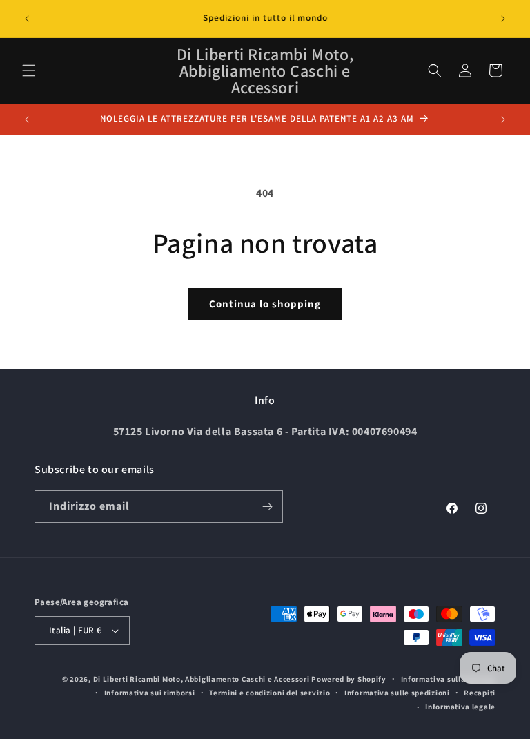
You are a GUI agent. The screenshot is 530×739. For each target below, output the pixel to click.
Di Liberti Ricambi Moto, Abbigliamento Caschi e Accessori (202, 679)
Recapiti (479, 693)
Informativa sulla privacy (448, 679)
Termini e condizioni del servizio (269, 693)
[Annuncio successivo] (503, 18)
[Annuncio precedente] (27, 18)
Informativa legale (460, 706)
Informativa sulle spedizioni (397, 693)
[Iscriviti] (267, 506)
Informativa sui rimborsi (149, 693)
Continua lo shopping (265, 303)
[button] (29, 70)
